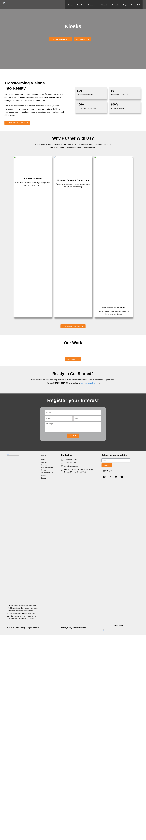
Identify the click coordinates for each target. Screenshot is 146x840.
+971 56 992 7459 (61, 383)
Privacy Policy (66, 628)
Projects (114, 5)
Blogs (124, 5)
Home (70, 5)
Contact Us (136, 5)
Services (91, 5)
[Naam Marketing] (10, 4)
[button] (96, 5)
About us (80, 5)
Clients (104, 5)
